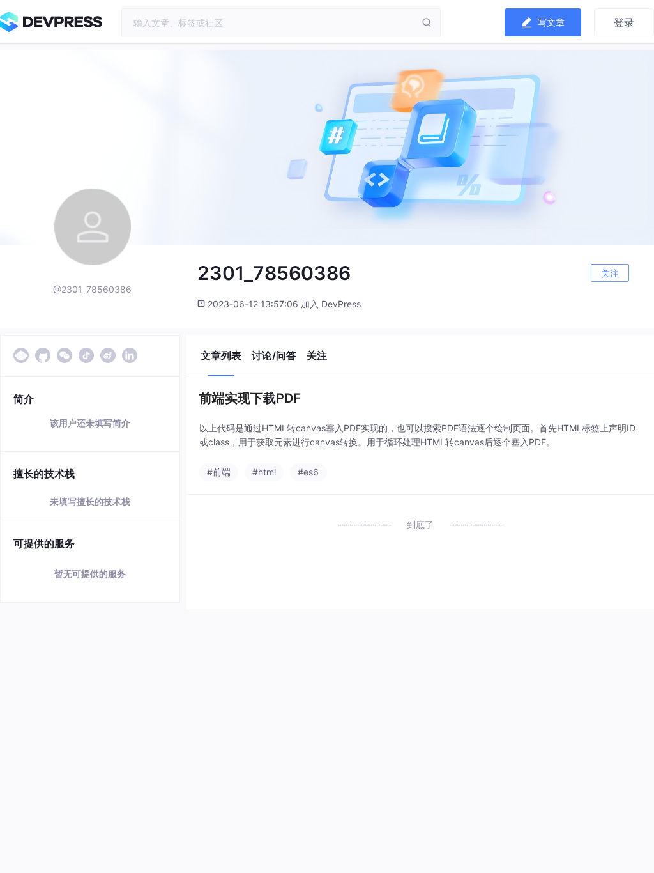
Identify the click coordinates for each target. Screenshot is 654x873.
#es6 (308, 472)
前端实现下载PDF (250, 398)
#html (264, 472)
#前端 (219, 472)
